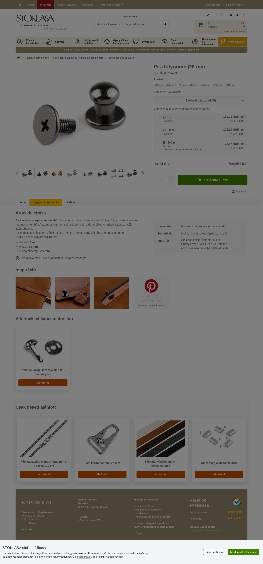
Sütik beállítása (214, 552)
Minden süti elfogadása (243, 552)
